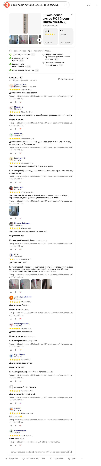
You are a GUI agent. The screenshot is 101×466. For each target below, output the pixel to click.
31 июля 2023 (26, 90)
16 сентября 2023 (27, 139)
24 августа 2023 (27, 413)
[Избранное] (88, 5)
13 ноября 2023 (27, 112)
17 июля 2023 (26, 329)
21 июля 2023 (26, 302)
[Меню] (97, 4)
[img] (14, 90)
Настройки (58, 458)
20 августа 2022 (27, 435)
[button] (13, 39)
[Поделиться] (72, 14)
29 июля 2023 (26, 228)
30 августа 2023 (27, 163)
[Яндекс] (7, 5)
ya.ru (74, 458)
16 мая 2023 (25, 360)
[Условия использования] (71, 52)
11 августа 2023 (27, 192)
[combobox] (36, 5)
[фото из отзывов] (14, 211)
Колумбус (13, 458)
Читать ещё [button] (51, 271)
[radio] (11, 102)
